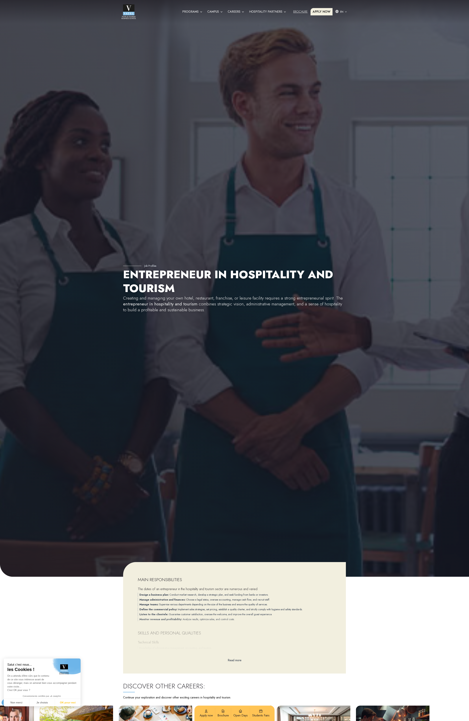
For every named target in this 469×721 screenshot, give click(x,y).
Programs (190, 12)
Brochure (300, 12)
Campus (213, 12)
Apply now (321, 12)
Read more (234, 660)
